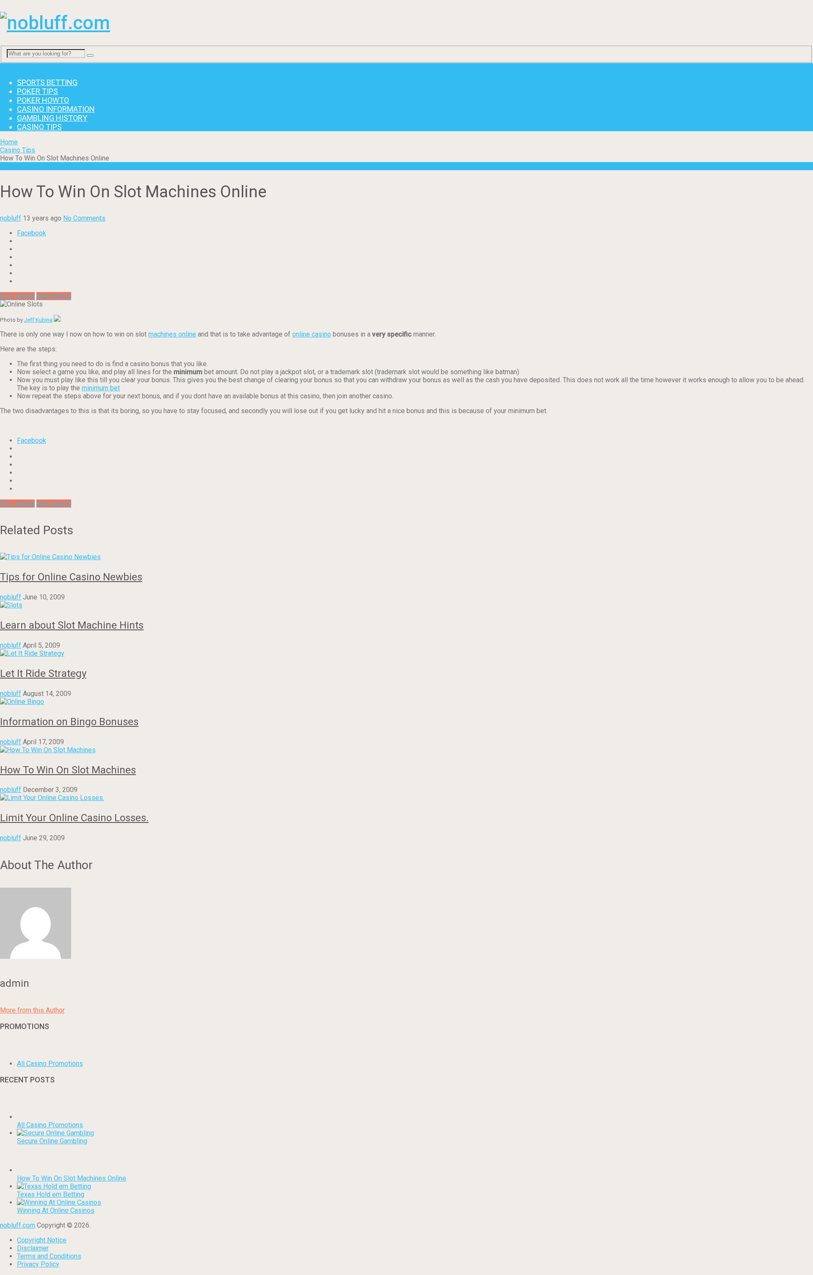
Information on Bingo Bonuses (69, 722)
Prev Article (17, 296)
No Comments (84, 218)
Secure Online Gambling (52, 1141)
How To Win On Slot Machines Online (71, 1178)
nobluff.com (17, 1225)
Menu (8, 67)
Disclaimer (33, 1248)
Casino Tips (39, 126)
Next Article (53, 296)
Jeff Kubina (38, 320)
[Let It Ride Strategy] (406, 653)
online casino (311, 334)
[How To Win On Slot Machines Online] (30, 1170)
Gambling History (52, 117)
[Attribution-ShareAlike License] (57, 320)
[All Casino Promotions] (98, 1064)
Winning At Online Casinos (55, 1210)
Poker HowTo (43, 100)
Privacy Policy (38, 1264)
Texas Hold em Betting (50, 1194)
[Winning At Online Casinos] (59, 1202)
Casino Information (56, 109)
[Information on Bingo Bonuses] (406, 702)
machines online (172, 334)
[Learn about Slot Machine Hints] (406, 605)
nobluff (10, 218)
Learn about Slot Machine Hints (72, 625)
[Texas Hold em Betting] (54, 1186)
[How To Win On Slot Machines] (406, 750)
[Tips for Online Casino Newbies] (406, 557)
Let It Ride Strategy (43, 673)
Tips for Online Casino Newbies (71, 577)
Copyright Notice (41, 1240)
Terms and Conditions (49, 1256)
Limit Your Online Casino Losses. (74, 818)
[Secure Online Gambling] (55, 1133)
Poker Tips (37, 91)
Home (9, 142)
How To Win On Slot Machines (68, 770)
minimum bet (101, 388)
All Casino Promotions (50, 1064)
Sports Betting (47, 82)
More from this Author (32, 1010)
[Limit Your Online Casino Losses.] (406, 798)
